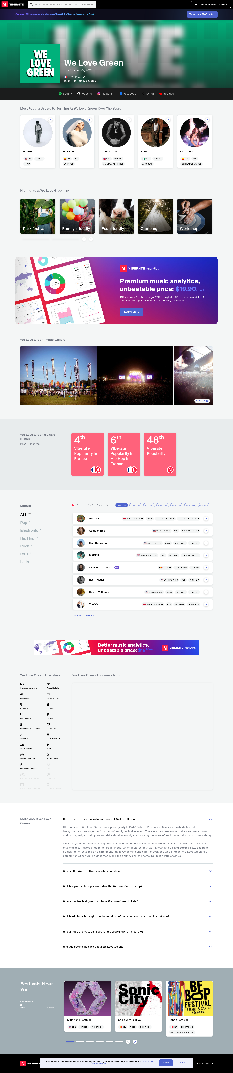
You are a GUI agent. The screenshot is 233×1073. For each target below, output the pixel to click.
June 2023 (163, 505)
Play (50, 120)
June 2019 (190, 505)
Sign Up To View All (84, 615)
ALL (25, 514)
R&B (25, 554)
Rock (26, 546)
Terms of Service (204, 1063)
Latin (25, 561)
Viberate (12, 4)
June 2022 (176, 505)
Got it (166, 1062)
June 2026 (122, 505)
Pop (25, 522)
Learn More (131, 312)
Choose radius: (26, 1001)
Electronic (30, 530)
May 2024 (149, 505)
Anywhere (50, 1007)
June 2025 (136, 505)
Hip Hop (29, 538)
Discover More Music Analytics (211, 4)
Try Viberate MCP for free (202, 14)
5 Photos (200, 400)
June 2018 (204, 505)
